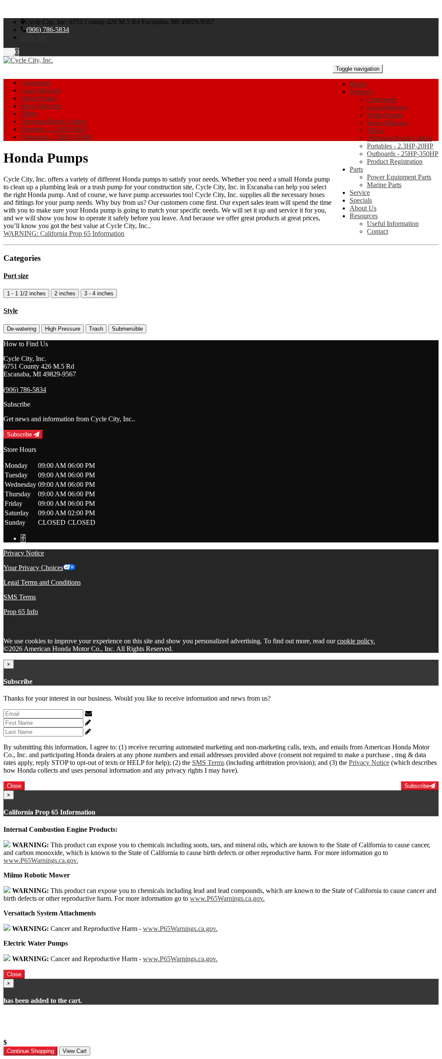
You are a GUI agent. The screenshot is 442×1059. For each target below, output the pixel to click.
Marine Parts (384, 184)
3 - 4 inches (99, 293)
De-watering (21, 329)
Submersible (127, 329)
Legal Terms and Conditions (42, 582)
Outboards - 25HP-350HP (403, 153)
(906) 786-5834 (47, 29)
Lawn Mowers (387, 107)
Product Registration (395, 161)
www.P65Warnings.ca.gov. (40, 860)
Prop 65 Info (20, 611)
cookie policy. (356, 641)
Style (10, 310)
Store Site (34, 37)
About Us (363, 208)
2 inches (65, 293)
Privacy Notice (23, 553)
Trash (96, 329)
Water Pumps (385, 115)
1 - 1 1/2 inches (26, 293)
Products (361, 91)
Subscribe (20, 434)
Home (358, 84)
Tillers (375, 130)
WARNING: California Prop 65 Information (63, 233)
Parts (356, 169)
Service (360, 192)
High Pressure (62, 329)
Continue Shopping (30, 1051)
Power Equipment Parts (399, 177)
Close (14, 786)
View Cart (75, 1051)
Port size (15, 275)
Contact (377, 231)
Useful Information (393, 223)
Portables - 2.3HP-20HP (400, 146)
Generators (382, 99)
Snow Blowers (387, 122)
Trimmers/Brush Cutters (399, 138)
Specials (361, 200)
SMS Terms (19, 597)
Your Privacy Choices (33, 567)
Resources (364, 215)
